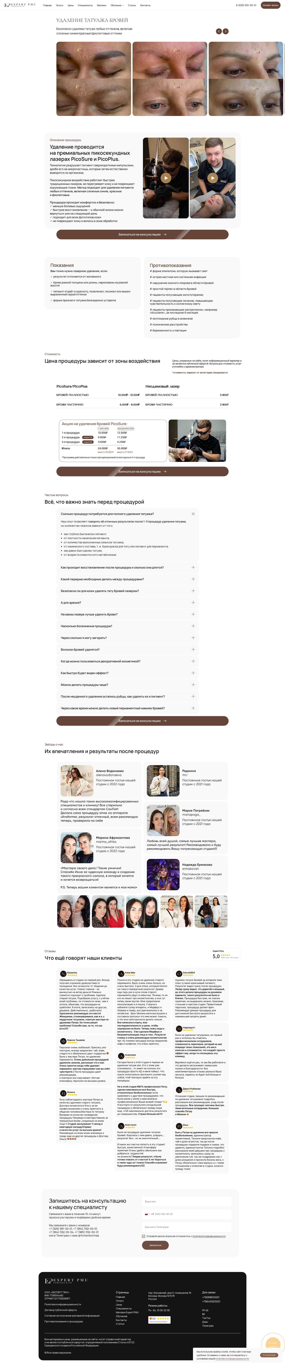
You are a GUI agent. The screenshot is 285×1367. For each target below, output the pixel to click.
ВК (203, 1314)
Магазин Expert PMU (127, 1312)
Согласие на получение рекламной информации (72, 1315)
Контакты (145, 5)
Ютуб (205, 1310)
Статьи (132, 5)
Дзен (205, 1321)
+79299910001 (210, 1297)
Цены (70, 5)
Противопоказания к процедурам (64, 1321)
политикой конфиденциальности (209, 1236)
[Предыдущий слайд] (219, 31)
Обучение (116, 5)
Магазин (101, 5)
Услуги (59, 5)
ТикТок (206, 1318)
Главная (47, 5)
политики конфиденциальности (232, 1358)
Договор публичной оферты (61, 1310)
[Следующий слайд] (226, 31)
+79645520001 (211, 1301)
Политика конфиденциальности (63, 1304)
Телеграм (207, 1325)
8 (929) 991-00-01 (246, 5)
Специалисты (85, 5)
